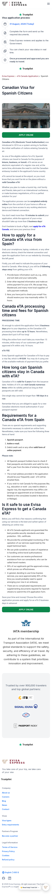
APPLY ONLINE (26, 135)
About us (6, 793)
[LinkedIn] (9, 878)
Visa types (6, 820)
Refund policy (8, 860)
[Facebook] (3, 878)
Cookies (5, 855)
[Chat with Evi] (45, 887)
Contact (5, 809)
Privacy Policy (8, 851)
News (4, 805)
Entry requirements (10, 825)
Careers (5, 797)
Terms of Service (9, 847)
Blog (4, 801)
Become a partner (10, 836)
